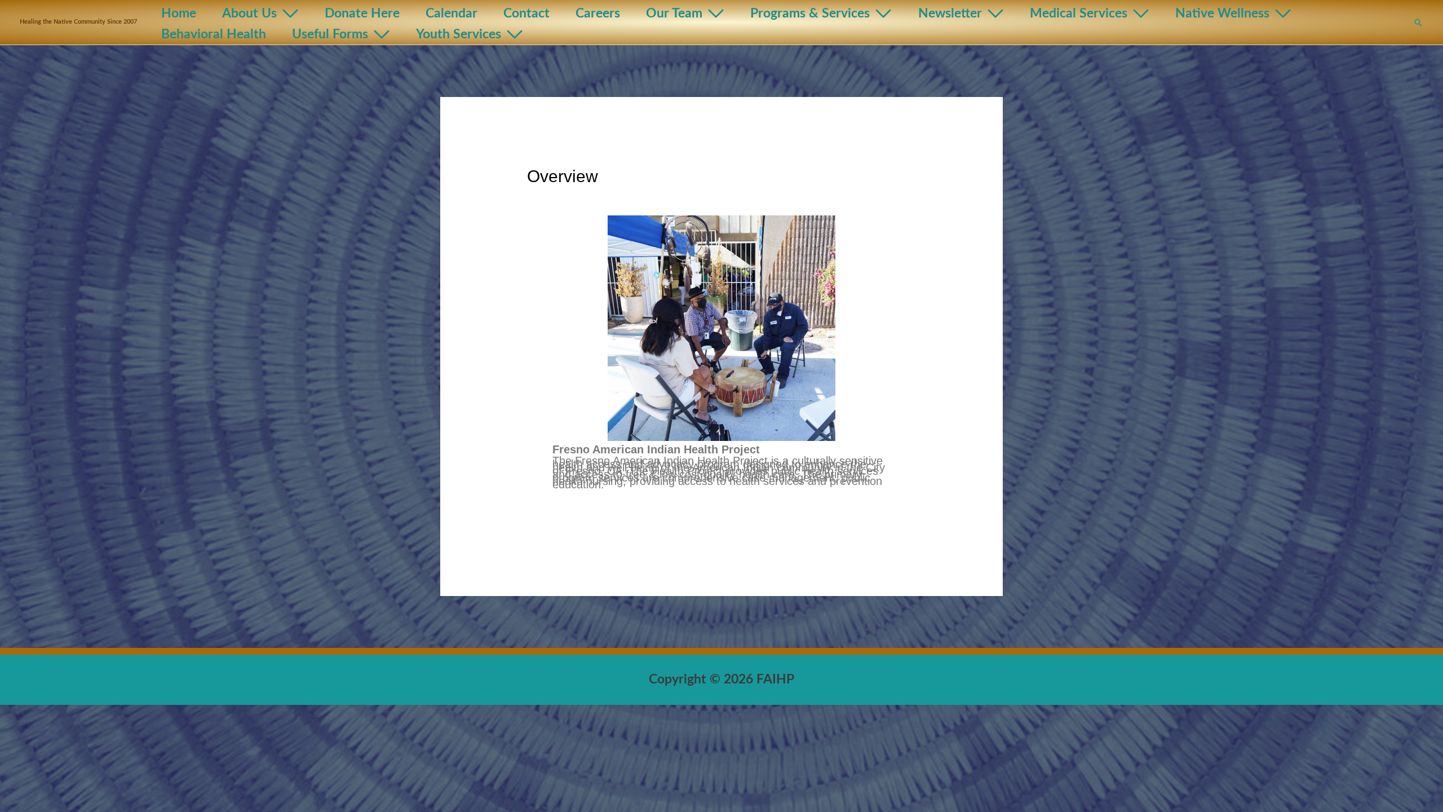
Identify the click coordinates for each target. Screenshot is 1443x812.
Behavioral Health (213, 34)
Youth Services (458, 34)
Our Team (674, 13)
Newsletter (950, 13)
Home (178, 13)
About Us (249, 13)
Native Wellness (1222, 13)
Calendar (451, 13)
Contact (526, 13)
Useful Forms (330, 34)
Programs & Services (810, 13)
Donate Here (362, 13)
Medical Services (1078, 13)
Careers (598, 13)
